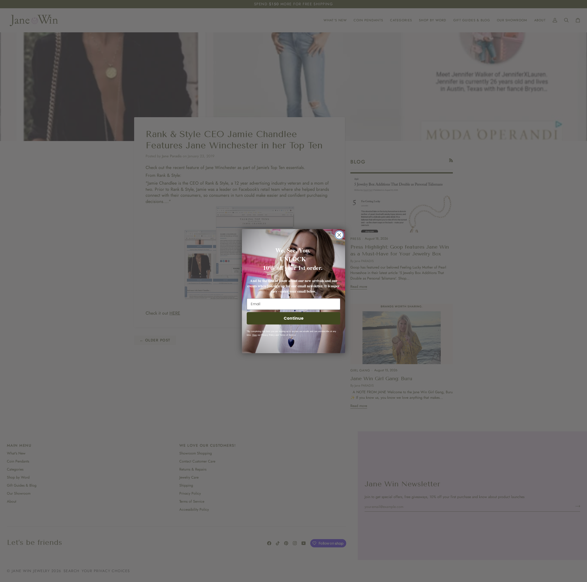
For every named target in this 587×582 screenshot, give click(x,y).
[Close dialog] (339, 235)
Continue (294, 318)
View (254, 335)
